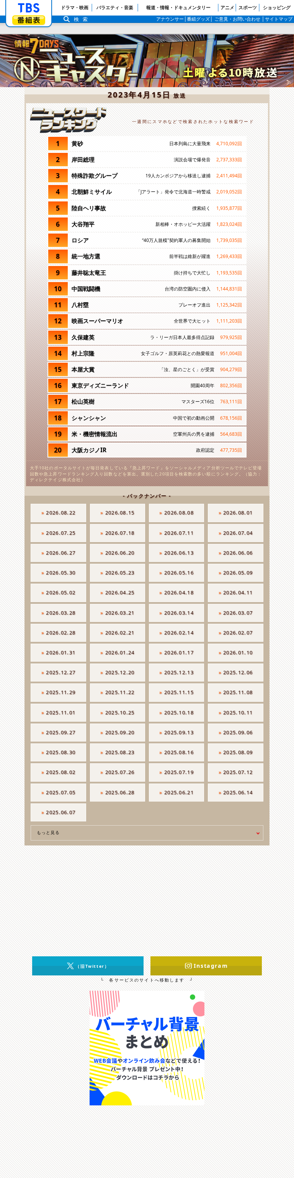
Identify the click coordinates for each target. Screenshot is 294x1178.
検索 (82, 19)
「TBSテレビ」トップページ (28, 8)
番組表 (28, 20)
